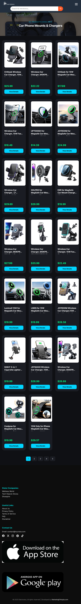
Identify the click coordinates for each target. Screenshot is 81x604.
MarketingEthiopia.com (60, 599)
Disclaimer (6, 519)
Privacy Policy (7, 511)
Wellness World (8, 491)
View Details (13, 92)
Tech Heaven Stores (10, 494)
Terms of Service (9, 514)
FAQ (3, 516)
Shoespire (6, 496)
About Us (6, 508)
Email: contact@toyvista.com (13, 532)
